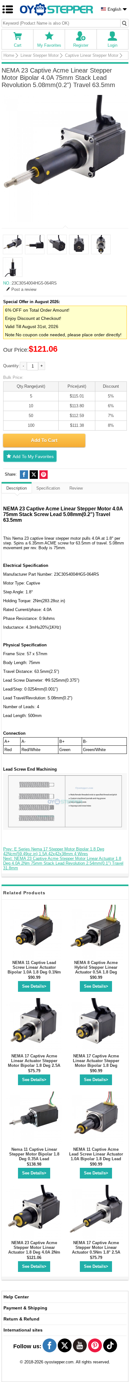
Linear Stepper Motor (40, 55)
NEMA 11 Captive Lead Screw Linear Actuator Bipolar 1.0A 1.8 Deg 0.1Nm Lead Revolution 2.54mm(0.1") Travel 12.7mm (34, 972)
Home (8, 55)
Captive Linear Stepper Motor (91, 55)
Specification (48, 488)
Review (76, 488)
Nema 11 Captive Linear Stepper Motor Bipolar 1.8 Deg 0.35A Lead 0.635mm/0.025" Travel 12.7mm (34, 1159)
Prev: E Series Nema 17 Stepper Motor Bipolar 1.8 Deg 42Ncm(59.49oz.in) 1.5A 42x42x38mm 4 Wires (53, 851)
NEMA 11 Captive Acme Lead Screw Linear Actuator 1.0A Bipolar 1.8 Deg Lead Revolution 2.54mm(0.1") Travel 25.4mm (96, 1159)
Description (16, 488)
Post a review (23, 289)
